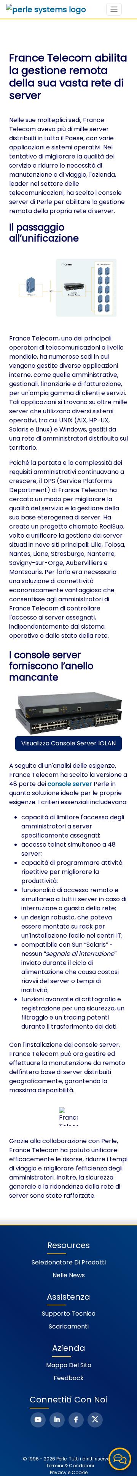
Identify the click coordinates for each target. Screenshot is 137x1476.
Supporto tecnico (69, 1313)
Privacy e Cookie (69, 1472)
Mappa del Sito (68, 1365)
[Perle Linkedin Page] (57, 1419)
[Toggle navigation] (114, 9)
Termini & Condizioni (70, 1465)
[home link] (46, 9)
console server (70, 784)
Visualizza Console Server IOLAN (68, 743)
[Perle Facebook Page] (76, 1419)
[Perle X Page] (95, 1419)
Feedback (69, 1378)
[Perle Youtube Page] (38, 1419)
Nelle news (69, 1275)
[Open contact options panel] (119, 1459)
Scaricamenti (69, 1326)
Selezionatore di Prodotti (69, 1262)
